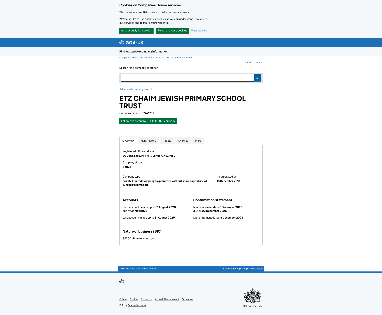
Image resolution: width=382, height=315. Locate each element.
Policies (123, 299)
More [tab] (198, 140)
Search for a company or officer (138, 67)
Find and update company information (143, 51)
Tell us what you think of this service (137, 268)
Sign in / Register (254, 62)
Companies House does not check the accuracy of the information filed (155, 57)
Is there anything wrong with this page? (243, 268)
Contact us (146, 299)
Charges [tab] (183, 140)
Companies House (137, 305)
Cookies (134, 299)
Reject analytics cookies (172, 30)
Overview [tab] (128, 140)
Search (257, 78)
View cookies (199, 30)
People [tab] (167, 140)
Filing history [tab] (148, 140)
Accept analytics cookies (136, 30)
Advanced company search (136, 89)
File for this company (162, 121)
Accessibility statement (167, 299)
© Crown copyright (253, 306)
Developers (187, 299)
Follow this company (133, 121)
